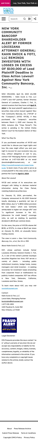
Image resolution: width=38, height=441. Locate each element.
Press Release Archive (22, 429)
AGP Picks (5, 3)
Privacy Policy (29, 437)
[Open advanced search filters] (29, 18)
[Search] (24, 18)
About (9, 429)
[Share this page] (35, 19)
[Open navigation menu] (4, 19)
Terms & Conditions (28, 433)
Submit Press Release (10, 433)
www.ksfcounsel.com (10, 288)
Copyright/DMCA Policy (12, 437)
